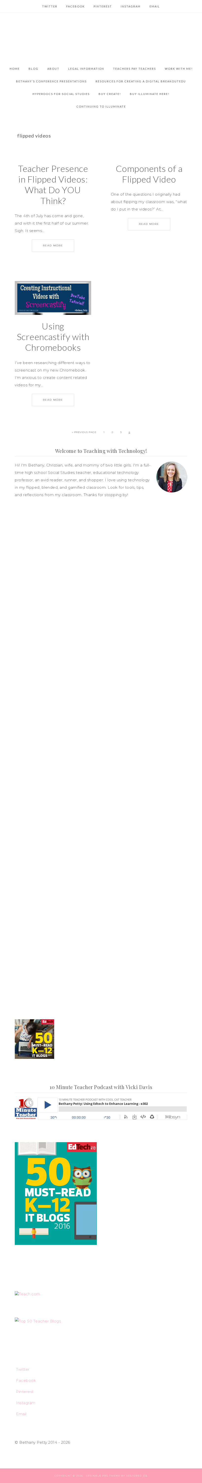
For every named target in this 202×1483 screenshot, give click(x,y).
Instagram (25, 1402)
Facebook (26, 1380)
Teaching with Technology (101, 37)
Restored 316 (137, 1475)
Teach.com (29, 1294)
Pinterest (25, 1391)
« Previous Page (84, 432)
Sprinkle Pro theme (103, 1475)
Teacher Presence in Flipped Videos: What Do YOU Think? (53, 184)
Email (21, 1414)
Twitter (23, 1369)
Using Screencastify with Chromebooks (53, 337)
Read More (53, 245)
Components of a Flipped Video (149, 174)
